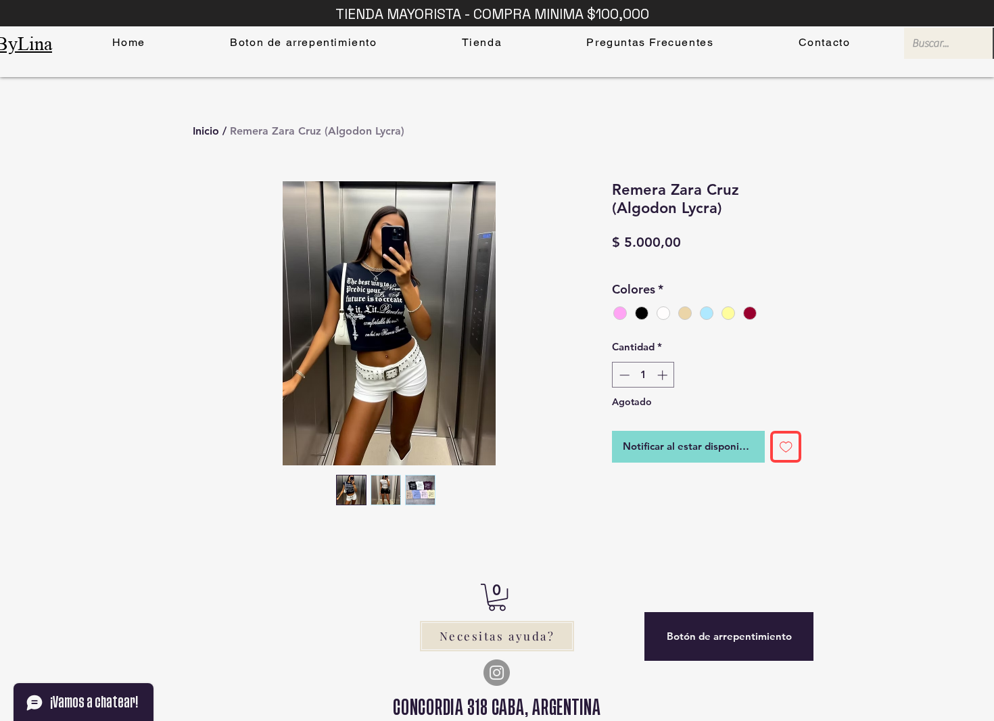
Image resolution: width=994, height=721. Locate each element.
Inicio (206, 130)
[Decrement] (623, 375)
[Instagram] (496, 672)
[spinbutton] (643, 375)
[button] (497, 597)
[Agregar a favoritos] (786, 447)
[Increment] (664, 375)
